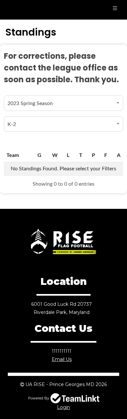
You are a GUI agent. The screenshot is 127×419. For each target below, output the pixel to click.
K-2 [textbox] (11, 124)
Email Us (62, 359)
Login (63, 407)
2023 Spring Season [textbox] (30, 103)
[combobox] (63, 103)
